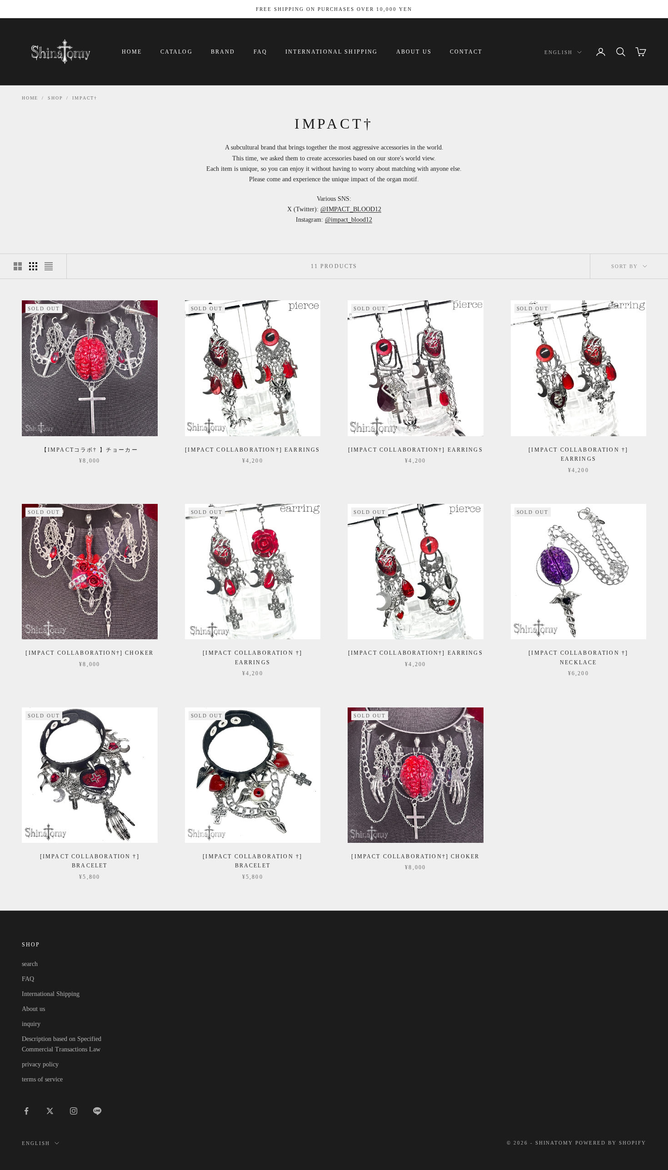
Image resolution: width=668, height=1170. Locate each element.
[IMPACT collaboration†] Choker (89, 653)
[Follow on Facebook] (26, 1110)
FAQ (260, 52)
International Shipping (331, 52)
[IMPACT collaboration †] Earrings (578, 454)
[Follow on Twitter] (50, 1110)
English (558, 52)
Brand (223, 52)
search (30, 964)
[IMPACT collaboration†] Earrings (252, 450)
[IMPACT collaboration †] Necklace (578, 657)
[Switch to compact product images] (49, 266)
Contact (466, 52)
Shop (55, 97)
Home (132, 52)
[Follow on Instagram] (73, 1110)
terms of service (42, 1079)
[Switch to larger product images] (18, 266)
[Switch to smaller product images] (33, 266)
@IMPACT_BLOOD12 (350, 209)
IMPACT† (84, 97)
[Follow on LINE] (97, 1110)
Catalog (176, 52)
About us (414, 52)
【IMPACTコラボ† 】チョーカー (89, 450)
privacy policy (40, 1064)
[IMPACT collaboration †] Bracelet (90, 861)
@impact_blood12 (348, 219)
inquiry (31, 1024)
